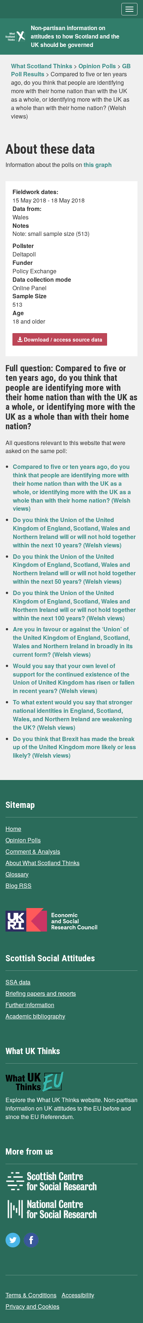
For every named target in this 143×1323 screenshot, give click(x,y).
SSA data (18, 982)
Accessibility (78, 1295)
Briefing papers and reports (41, 993)
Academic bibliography (35, 1016)
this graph (98, 164)
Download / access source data (62, 339)
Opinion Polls (23, 840)
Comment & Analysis (33, 851)
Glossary (17, 874)
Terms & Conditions (31, 1295)
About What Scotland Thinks (43, 863)
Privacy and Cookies (32, 1306)
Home (13, 828)
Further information (30, 1005)
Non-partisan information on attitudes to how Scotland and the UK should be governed (75, 36)
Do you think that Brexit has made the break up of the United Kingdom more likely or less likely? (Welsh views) (74, 747)
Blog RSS (19, 885)
